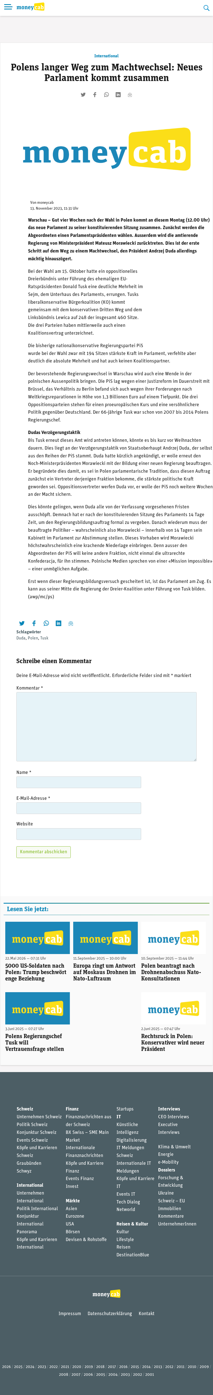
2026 (6, 1367)
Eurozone (75, 1216)
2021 (65, 1367)
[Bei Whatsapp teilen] (106, 94)
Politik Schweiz (32, 1124)
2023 (42, 1367)
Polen (33, 638)
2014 (146, 1367)
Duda (21, 638)
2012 (169, 1367)
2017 (112, 1367)
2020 (76, 1367)
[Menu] (8, 8)
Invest (72, 1186)
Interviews (169, 1109)
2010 (192, 1367)
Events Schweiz (32, 1140)
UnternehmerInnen (177, 1224)
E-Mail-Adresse (33, 798)
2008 (63, 1375)
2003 (125, 1375)
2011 (180, 1367)
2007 (76, 1375)
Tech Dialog (128, 1202)
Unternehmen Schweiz (39, 1117)
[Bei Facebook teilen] (95, 94)
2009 (204, 1367)
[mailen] (130, 94)
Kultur (122, 1232)
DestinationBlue (132, 1255)
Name (23, 772)
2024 (30, 1367)
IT (118, 1117)
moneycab (45, 203)
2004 (113, 1375)
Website (24, 824)
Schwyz (24, 1171)
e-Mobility (168, 1162)
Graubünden (29, 1163)
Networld (125, 1209)
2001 (149, 1375)
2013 (158, 1367)
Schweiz (25, 1109)
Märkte (73, 1201)
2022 (53, 1367)
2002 (137, 1375)
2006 (88, 1375)
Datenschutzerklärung (110, 1313)
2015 (135, 1367)
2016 (123, 1367)
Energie (166, 1154)
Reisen (123, 1247)
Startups (125, 1109)
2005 (100, 1375)
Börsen (73, 1232)
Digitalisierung (131, 1140)
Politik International (37, 1209)
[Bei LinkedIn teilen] (118, 94)
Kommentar (29, 688)
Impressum (70, 1313)
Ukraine (166, 1193)
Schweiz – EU (171, 1201)
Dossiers (166, 1170)
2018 (100, 1367)
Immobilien (169, 1209)
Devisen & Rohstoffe (86, 1239)
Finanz (72, 1109)
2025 (18, 1367)
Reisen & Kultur (132, 1224)
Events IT (125, 1194)
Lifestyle (125, 1239)
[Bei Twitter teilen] (83, 94)
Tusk (44, 638)
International (106, 56)
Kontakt (146, 1313)
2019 (89, 1367)
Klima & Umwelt (174, 1147)
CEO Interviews (173, 1117)
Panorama (27, 1232)
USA (70, 1224)
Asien (71, 1209)
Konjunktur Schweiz (36, 1132)
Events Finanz (80, 1178)
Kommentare (171, 1216)
